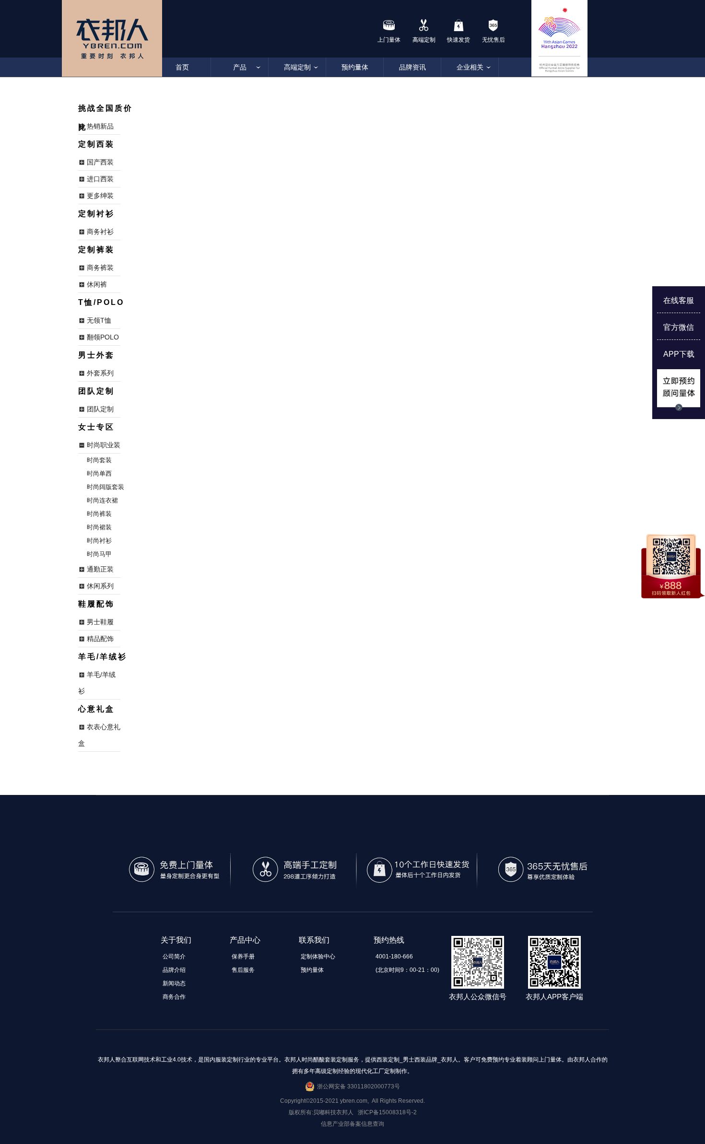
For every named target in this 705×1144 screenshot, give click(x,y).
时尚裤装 (99, 513)
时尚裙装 (99, 527)
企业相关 (470, 67)
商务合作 (174, 996)
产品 (239, 67)
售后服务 (243, 970)
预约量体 (354, 67)
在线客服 (678, 300)
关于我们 (176, 940)
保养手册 (243, 956)
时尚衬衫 (99, 540)
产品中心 (245, 940)
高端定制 (297, 67)
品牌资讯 (412, 67)
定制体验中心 (318, 956)
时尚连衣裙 (102, 500)
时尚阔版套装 (105, 486)
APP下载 (678, 354)
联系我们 (314, 940)
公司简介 (174, 956)
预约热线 (389, 940)
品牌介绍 (174, 970)
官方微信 (678, 327)
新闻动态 (174, 983)
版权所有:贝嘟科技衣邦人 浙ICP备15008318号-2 (353, 1112)
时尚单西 (99, 473)
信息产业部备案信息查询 (352, 1124)
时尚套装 (99, 460)
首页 (182, 67)
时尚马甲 (99, 554)
